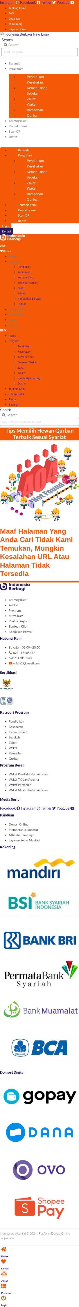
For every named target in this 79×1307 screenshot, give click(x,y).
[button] (39, 142)
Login (4, 1305)
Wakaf (31, 104)
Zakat (31, 99)
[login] (3, 1298)
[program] (3, 1286)
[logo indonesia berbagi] (12, 240)
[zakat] (4, 1274)
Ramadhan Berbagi (29, 298)
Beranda (14, 63)
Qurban (33, 115)
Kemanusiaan (37, 88)
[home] (4, 1249)
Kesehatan (35, 82)
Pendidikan (35, 76)
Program (15, 68)
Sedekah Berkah (28, 282)
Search (7, 40)
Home (12, 256)
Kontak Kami (18, 126)
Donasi (5, 1268)
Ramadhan (35, 110)
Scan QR (14, 131)
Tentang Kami (18, 121)
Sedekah (33, 93)
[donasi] (3, 1261)
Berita (13, 137)
